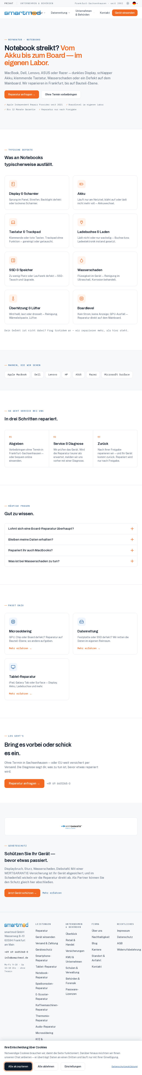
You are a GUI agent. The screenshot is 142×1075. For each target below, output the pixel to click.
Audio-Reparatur (46, 1026)
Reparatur (37, 12)
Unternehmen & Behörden (36, 3)
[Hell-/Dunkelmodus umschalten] (127, 3)
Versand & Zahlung (47, 943)
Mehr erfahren (52, 892)
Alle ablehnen (46, 1066)
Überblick (71, 933)
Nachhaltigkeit (101, 937)
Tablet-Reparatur (46, 966)
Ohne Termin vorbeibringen (61, 94)
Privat (8, 3)
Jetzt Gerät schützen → (22, 892)
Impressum (123, 930)
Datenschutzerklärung (125, 1066)
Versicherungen (75, 950)
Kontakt (105, 12)
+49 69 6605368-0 (58, 783)
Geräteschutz (44, 949)
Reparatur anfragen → (21, 94)
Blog (94, 943)
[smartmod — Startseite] (16, 13)
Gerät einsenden (45, 937)
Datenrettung (59, 12)
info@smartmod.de (16, 957)
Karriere (96, 949)
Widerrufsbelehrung (129, 949)
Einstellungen (73, 1066)
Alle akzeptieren (18, 1066)
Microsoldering (44, 1032)
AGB (120, 943)
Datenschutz (125, 937)
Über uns (97, 930)
